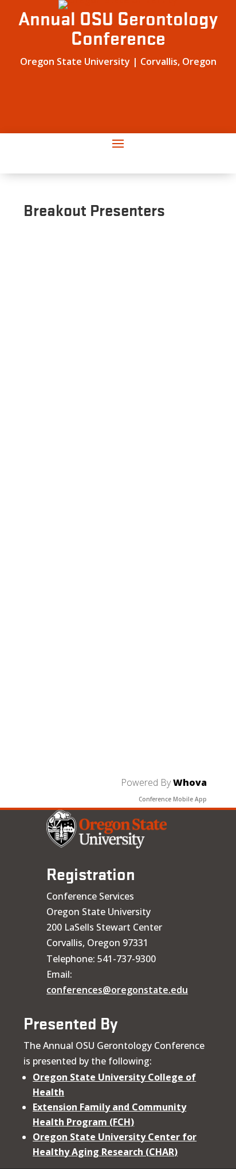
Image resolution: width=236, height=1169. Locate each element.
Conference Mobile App (173, 799)
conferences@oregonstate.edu (117, 989)
